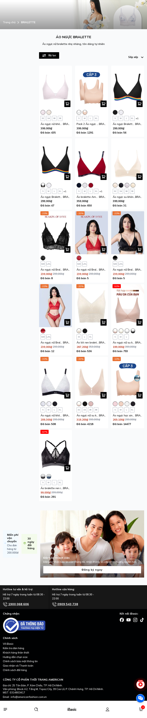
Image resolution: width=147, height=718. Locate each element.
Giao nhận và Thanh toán (18, 665)
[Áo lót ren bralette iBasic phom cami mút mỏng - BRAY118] (91, 305)
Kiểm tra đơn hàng (13, 648)
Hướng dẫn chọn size (15, 657)
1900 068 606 (18, 604)
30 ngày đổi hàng (31, 543)
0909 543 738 (67, 604)
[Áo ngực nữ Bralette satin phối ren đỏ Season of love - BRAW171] (55, 305)
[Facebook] (122, 619)
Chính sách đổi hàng (15, 670)
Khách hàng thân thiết (16, 652)
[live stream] (140, 686)
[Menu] (5, 709)
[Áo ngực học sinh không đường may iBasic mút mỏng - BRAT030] (127, 378)
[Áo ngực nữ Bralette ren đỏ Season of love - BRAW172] (91, 232)
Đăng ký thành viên (56, 558)
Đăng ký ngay (92, 569)
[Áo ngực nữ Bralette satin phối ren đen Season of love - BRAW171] (127, 232)
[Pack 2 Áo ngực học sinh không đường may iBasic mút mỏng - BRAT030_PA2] (91, 87)
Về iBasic (8, 643)
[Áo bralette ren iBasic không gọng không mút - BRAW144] (55, 451)
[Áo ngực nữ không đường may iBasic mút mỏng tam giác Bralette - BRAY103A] (55, 87)
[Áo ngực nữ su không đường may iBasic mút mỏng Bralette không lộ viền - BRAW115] (91, 378)
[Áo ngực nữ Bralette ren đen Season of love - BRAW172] (55, 232)
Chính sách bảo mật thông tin (20, 661)
